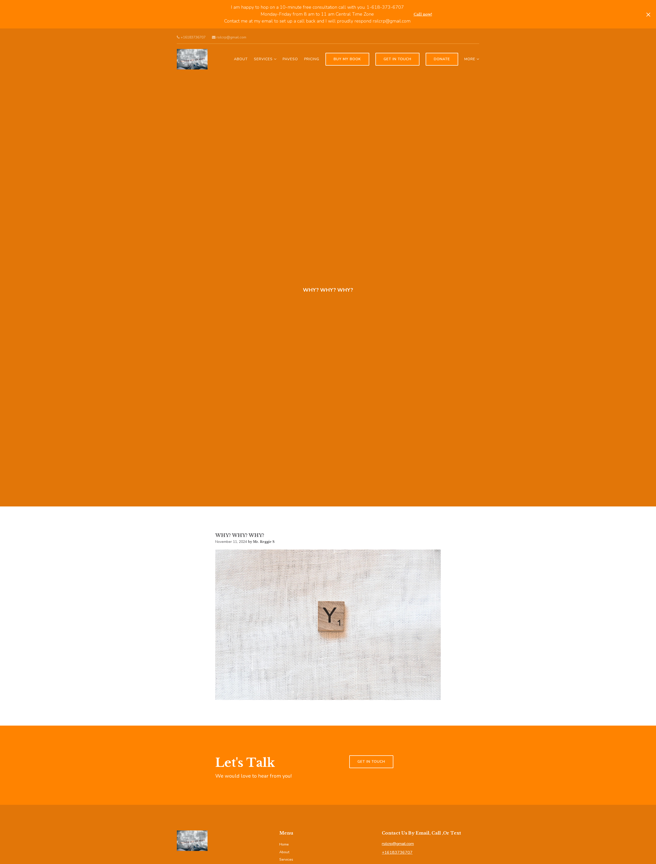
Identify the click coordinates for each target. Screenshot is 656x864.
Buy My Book (347, 59)
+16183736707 (193, 37)
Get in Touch (397, 59)
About (241, 59)
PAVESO (290, 59)
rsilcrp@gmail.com (231, 37)
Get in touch (371, 761)
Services (263, 59)
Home (284, 844)
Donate (442, 59)
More (469, 59)
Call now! (423, 14)
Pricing (311, 59)
